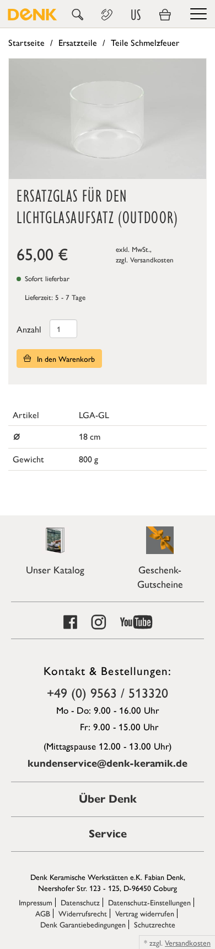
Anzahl (29, 329)
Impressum (35, 902)
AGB (42, 913)
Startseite (26, 42)
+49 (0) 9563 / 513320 (107, 692)
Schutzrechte (154, 924)
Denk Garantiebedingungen (83, 924)
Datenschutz (80, 902)
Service (108, 834)
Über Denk (108, 799)
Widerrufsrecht (82, 913)
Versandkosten (152, 259)
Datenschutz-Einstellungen (149, 902)
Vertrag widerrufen (144, 913)
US (136, 15)
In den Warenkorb (65, 358)
